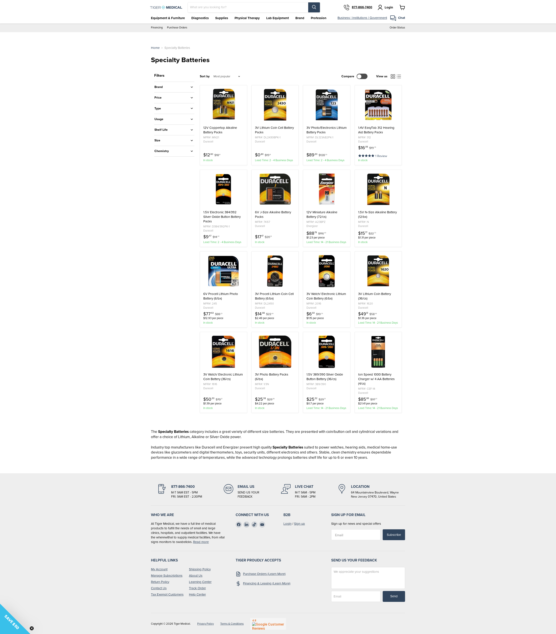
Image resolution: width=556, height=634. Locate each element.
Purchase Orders (177, 27)
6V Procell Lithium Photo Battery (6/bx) (220, 296)
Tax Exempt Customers (167, 594)
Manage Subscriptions (166, 575)
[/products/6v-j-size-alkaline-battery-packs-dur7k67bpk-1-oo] (275, 189)
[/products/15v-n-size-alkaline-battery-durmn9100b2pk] (378, 189)
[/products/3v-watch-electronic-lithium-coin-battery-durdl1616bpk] (223, 351)
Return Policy (160, 581)
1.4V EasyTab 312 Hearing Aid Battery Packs (376, 130)
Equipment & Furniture (168, 18)
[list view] (399, 76)
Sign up (299, 523)
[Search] (314, 7)
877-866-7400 (362, 7)
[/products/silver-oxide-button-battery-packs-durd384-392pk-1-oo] (223, 189)
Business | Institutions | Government (362, 17)
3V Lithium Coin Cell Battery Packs (274, 130)
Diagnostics (200, 18)
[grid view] (393, 76)
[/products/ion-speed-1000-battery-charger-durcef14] (378, 351)
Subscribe (394, 534)
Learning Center (200, 581)
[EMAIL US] (241, 491)
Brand (299, 18)
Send (394, 596)
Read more (201, 542)
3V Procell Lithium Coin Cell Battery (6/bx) (274, 296)
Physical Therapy (247, 18)
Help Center (197, 594)
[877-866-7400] (179, 491)
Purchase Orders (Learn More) (264, 573)
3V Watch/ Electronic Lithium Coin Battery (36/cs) (223, 376)
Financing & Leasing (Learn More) (266, 583)
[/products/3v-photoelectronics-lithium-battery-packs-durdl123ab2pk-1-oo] (326, 105)
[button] (366, 155)
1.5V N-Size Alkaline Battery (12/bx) (377, 214)
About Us (195, 575)
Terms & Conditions (232, 623)
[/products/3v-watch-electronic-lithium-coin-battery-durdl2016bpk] (326, 271)
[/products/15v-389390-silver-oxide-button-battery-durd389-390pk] (326, 351)
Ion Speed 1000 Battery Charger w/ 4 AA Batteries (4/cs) (376, 379)
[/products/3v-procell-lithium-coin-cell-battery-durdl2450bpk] (275, 271)
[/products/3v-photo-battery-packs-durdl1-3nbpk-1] (275, 351)
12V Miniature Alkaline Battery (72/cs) (321, 214)
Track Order (197, 588)
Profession (318, 18)
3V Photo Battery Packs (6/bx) (271, 376)
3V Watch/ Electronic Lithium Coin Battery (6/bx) (326, 296)
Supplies (221, 18)
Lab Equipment (277, 18)
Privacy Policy (205, 623)
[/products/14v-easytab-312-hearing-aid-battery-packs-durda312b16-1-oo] (378, 105)
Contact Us (159, 588)
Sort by (205, 76)
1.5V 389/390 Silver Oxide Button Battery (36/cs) (324, 376)
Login (287, 523)
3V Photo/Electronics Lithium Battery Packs (326, 130)
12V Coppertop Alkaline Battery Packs (220, 130)
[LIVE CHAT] (298, 491)
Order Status (397, 27)
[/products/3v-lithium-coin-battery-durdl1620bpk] (378, 271)
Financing (157, 27)
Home (155, 48)
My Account (159, 569)
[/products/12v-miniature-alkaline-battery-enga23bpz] (326, 189)
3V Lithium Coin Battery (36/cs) (374, 296)
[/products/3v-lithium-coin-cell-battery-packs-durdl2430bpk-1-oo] (275, 105)
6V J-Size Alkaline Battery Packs (273, 214)
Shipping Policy (200, 569)
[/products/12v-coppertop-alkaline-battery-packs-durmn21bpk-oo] (223, 105)
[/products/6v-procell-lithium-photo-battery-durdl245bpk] (223, 271)
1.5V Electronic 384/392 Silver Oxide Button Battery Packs (222, 217)
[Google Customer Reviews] (268, 624)
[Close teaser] (32, 628)
